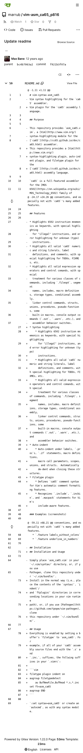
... (6, 50)
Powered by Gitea (16, 739)
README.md (32, 83)
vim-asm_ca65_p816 (41, 15)
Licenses (45, 749)
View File (72, 83)
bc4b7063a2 (25, 64)
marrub (14, 15)
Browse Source (66, 42)
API (56, 749)
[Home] (7, 5)
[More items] (78, 30)
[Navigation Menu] (77, 5)
